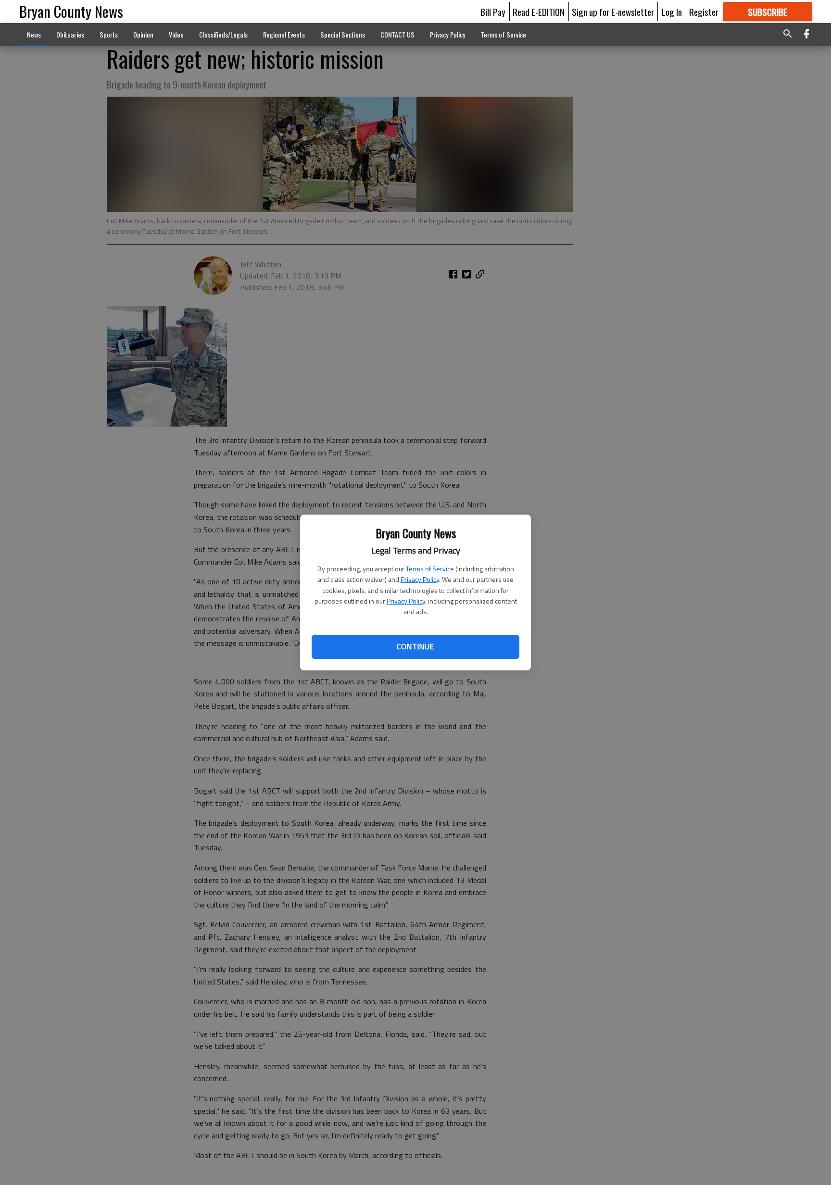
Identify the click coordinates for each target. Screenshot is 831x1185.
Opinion (143, 34)
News (34, 34)
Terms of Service (430, 569)
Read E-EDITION (539, 11)
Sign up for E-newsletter (613, 11)
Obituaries (70, 34)
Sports (109, 34)
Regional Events (284, 34)
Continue (415, 646)
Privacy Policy (420, 579)
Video (176, 34)
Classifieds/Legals (223, 34)
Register (703, 11)
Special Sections (342, 34)
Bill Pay (492, 11)
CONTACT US (397, 34)
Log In (672, 11)
